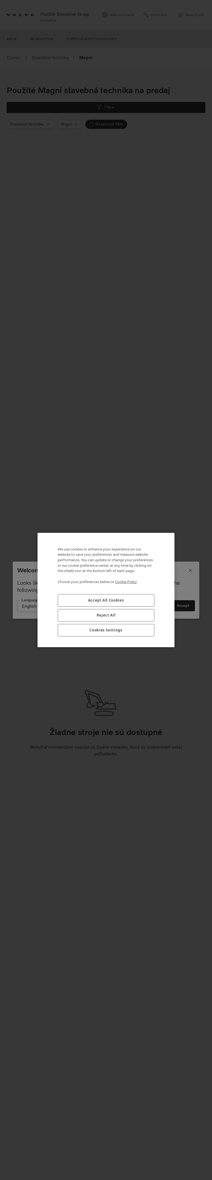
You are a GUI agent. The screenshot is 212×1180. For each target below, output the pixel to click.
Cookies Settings (106, 630)
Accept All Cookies (106, 600)
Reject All (106, 615)
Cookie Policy (126, 581)
